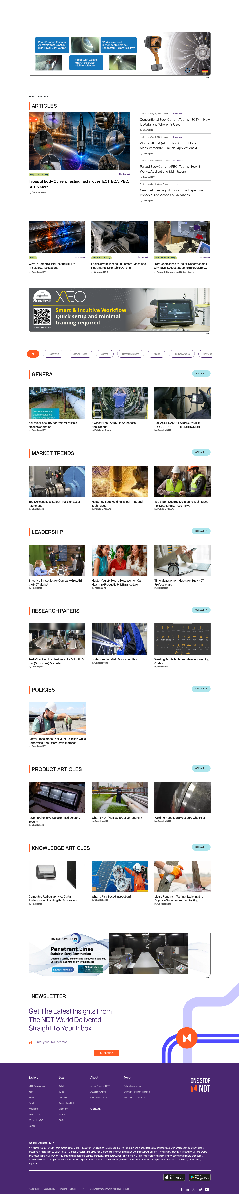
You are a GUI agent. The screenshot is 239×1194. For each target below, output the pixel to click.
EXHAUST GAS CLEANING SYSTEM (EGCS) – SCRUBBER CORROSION (177, 425)
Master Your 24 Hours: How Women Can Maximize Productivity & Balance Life (117, 582)
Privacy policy (34, 1189)
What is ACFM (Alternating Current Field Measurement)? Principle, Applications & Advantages (168, 146)
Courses (63, 1097)
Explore (33, 1077)
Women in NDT (36, 1120)
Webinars (33, 1108)
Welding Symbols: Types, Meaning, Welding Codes (181, 661)
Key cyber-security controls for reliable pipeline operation (53, 425)
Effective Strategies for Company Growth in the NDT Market (56, 582)
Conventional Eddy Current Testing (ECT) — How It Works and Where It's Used (175, 121)
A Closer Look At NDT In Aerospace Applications (114, 425)
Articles (62, 1086)
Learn (62, 1077)
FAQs (61, 1120)
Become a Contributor (134, 1097)
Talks (61, 1091)
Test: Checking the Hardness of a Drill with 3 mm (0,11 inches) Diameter (56, 661)
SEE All (200, 373)
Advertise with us (98, 1091)
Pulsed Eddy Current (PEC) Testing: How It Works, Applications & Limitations (170, 168)
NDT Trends (34, 1114)
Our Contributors (98, 1097)
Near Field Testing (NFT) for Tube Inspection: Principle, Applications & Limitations (172, 192)
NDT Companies (37, 1086)
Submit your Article (133, 1086)
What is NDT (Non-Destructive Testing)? (117, 817)
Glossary (63, 1108)
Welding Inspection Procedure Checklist (179, 817)
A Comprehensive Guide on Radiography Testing (54, 819)
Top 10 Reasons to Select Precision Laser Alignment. (54, 503)
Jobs (31, 1091)
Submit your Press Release (137, 1091)
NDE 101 (63, 1114)
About (94, 1077)
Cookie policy (49, 1189)
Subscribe (106, 1053)
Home (31, 96)
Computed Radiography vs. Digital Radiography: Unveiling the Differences (53, 898)
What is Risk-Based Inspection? (111, 896)
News (31, 1097)
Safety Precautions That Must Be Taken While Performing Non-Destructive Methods (57, 740)
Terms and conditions (67, 1189)
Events (32, 1103)
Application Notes (67, 1103)
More (127, 1077)
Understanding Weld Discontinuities (114, 659)
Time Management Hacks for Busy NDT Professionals (179, 582)
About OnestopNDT (100, 1086)
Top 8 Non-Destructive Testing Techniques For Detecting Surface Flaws (181, 503)
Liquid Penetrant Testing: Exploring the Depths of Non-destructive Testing (178, 898)
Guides (32, 1125)
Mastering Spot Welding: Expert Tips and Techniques (117, 503)
